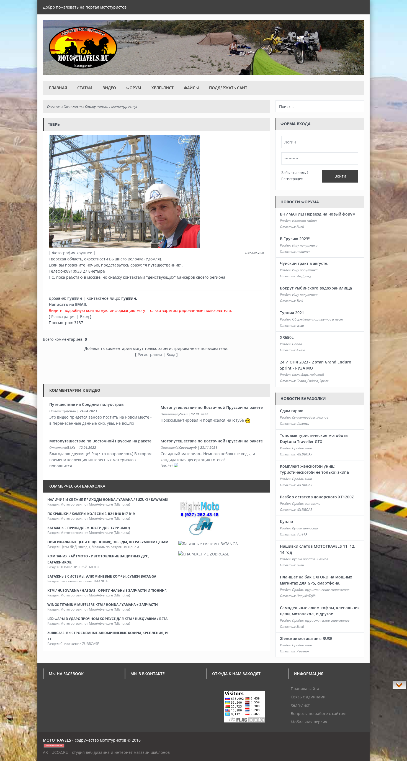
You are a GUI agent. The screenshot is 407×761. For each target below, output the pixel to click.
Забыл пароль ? (294, 173)
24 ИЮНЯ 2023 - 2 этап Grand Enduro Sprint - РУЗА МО (315, 365)
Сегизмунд (188, 447)
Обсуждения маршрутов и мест (317, 319)
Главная (58, 87)
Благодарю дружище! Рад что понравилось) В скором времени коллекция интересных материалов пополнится (100, 459)
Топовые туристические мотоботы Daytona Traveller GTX (314, 438)
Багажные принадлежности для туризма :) (88, 528)
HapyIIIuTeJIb (306, 595)
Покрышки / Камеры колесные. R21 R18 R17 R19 (91, 513)
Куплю (286, 521)
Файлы (191, 87)
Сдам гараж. (292, 410)
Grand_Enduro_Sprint (312, 380)
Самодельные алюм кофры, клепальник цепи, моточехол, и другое (320, 610)
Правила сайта (305, 688)
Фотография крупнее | (74, 252)
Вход (84, 316)
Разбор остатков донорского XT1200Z (317, 496)
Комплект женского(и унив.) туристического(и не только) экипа (314, 469)
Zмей (72, 411)
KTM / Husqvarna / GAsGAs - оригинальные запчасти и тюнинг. (107, 590)
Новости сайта (304, 220)
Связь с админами (308, 696)
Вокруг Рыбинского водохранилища (316, 288)
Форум (133, 87)
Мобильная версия (309, 721)
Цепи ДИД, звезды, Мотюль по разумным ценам (99, 546)
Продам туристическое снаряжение (320, 589)
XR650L (287, 337)
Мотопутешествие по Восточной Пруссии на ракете (212, 407)
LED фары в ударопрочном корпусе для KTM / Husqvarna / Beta (107, 618)
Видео (109, 87)
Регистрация (63, 316)
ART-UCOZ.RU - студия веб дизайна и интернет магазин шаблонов (106, 752)
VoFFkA (302, 534)
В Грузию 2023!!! (295, 238)
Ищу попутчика (305, 245)
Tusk (300, 300)
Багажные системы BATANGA (84, 581)
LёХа (71, 447)
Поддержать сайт (228, 87)
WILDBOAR (304, 454)
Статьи (84, 87)
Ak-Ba (301, 350)
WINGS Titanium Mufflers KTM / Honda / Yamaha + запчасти (102, 604)
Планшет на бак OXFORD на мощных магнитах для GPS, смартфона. (316, 580)
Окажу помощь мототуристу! (111, 106)
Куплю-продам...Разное (310, 417)
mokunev (303, 251)
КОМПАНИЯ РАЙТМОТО (79, 567)
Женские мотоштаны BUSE (306, 638)
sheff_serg (304, 276)
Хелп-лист (162, 87)
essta (300, 325)
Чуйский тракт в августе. (304, 263)
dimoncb (303, 423)
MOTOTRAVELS (57, 740)
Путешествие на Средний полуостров (86, 404)
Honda (297, 344)
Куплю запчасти (305, 528)
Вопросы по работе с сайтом (318, 713)
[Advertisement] (143, 370)
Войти (340, 176)
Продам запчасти (306, 503)
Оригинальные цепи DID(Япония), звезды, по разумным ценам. (108, 542)
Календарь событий (308, 374)
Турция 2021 (292, 312)
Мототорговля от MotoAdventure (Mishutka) (95, 504)
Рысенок (303, 651)
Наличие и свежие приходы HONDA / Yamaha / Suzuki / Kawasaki (107, 499)
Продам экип (302, 448)
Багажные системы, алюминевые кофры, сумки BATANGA (101, 576)
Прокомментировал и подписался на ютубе (203, 420)
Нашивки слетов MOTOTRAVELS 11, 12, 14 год (317, 549)
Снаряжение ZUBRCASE (79, 643)
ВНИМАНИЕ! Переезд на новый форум (318, 214)
